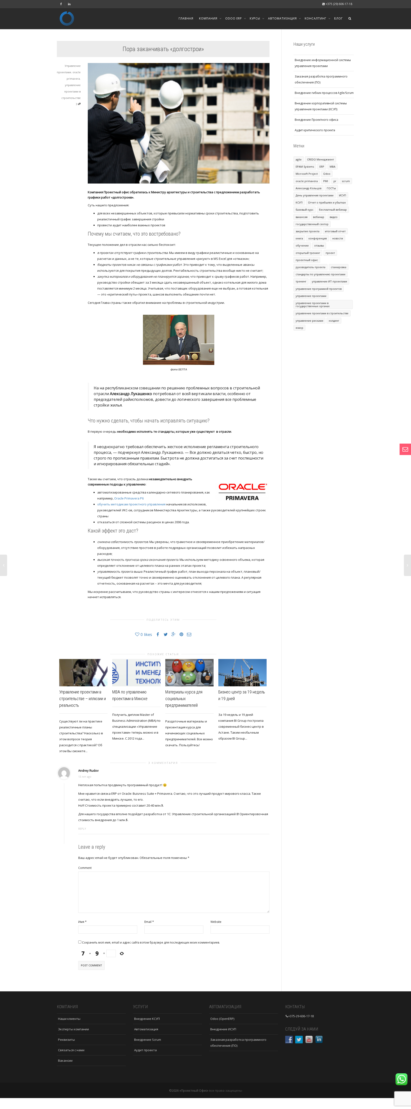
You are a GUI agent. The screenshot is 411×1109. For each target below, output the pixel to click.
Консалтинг (316, 18)
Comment (85, 868)
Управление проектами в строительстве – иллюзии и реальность (82, 698)
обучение (302, 245)
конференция (317, 238)
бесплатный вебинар (333, 209)
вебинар (318, 217)
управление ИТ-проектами (329, 281)
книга (299, 238)
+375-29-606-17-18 (301, 1016)
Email (148, 922)
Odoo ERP (234, 18)
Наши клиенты (69, 1019)
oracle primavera (307, 181)
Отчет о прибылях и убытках (327, 202)
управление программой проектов (319, 289)
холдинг (334, 320)
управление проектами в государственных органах (313, 304)
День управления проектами (314, 195)
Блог (338, 18)
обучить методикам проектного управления (131, 504)
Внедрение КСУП (147, 1019)
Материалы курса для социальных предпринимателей (183, 698)
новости (337, 238)
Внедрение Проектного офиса (316, 120)
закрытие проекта (307, 231)
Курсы (255, 18)
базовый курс (304, 209)
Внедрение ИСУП (223, 1029)
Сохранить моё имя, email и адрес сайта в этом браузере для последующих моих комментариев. (151, 942)
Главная (186, 18)
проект (330, 253)
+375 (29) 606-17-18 (338, 4)
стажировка (338, 267)
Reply (82, 828)
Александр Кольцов (308, 188)
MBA (332, 166)
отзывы (319, 245)
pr (334, 181)
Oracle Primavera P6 (129, 498)
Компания (208, 18)
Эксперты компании (73, 1029)
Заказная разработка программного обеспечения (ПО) (321, 79)
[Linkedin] (69, 4)
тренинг (301, 281)
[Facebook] (61, 4)
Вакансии (65, 1060)
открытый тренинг (308, 253)
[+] (83, 672)
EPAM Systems (305, 166)
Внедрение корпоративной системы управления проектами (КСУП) (321, 106)
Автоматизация (283, 18)
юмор (299, 327)
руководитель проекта (310, 267)
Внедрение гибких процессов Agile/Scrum (324, 93)
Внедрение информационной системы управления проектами (323, 63)
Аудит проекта (145, 1050)
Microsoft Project (307, 173)
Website (215, 922)
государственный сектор (312, 224)
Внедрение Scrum (147, 1039)
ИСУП (342, 195)
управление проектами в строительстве (71, 91)
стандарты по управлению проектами (320, 274)
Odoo (326, 173)
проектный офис (307, 260)
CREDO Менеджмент (320, 159)
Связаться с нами (71, 1050)
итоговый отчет (335, 231)
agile (299, 159)
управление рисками (309, 320)
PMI (325, 181)
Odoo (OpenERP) (222, 1019)
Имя (81, 922)
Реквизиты (66, 1039)
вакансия (302, 217)
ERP (321, 166)
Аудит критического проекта (315, 130)
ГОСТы (331, 188)
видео (334, 217)
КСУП (299, 202)
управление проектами (311, 296)
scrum (346, 181)
